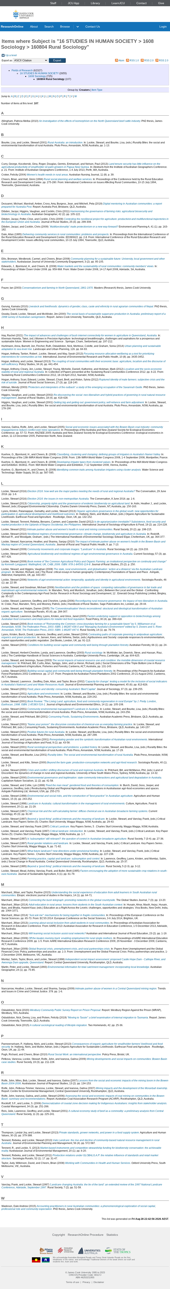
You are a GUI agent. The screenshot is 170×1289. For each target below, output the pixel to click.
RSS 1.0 (134, 60)
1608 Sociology (37, 76)
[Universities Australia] (89, 1250)
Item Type (97, 89)
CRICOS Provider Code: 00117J (85, 1275)
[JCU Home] (23, 13)
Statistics (112, 1234)
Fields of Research (22, 70)
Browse (65, 26)
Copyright (58, 1234)
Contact (141, 3)
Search (49, 26)
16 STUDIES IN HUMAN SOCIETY (39, 73)
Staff (53, 3)
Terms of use (72, 1282)
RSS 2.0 (149, 60)
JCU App (73, 3)
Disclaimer (99, 1282)
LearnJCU (118, 3)
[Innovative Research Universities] (65, 1250)
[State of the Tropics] (117, 1250)
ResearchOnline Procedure (85, 1234)
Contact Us (92, 26)
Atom (121, 60)
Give (161, 3)
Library (95, 3)
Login (163, 26)
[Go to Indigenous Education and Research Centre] (36, 1259)
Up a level (11, 55)
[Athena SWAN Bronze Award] (46, 1250)
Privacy (86, 1282)
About (34, 26)
